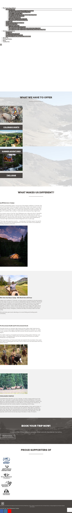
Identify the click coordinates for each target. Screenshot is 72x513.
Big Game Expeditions (9, 8)
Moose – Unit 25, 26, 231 (15, 13)
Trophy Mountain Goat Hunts (17, 27)
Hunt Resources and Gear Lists (15, 23)
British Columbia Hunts (12, 25)
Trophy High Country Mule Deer (17, 19)
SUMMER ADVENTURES (11, 151)
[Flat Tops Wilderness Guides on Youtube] (9, 511)
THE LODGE (11, 175)
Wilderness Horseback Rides (14, 35)
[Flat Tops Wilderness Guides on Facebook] (2, 511)
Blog (4, 40)
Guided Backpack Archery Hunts (18, 20)
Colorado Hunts (10, 9)
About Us (5, 37)
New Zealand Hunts (11, 24)
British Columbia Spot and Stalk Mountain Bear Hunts (24, 28)
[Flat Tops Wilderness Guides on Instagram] (5, 511)
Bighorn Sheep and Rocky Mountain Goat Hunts (22, 15)
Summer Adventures (9, 31)
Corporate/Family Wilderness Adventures (18, 36)
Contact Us (6, 41)
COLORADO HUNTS (11, 127)
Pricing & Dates (7, 39)
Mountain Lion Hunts (14, 17)
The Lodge (9, 32)
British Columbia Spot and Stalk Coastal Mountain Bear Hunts (27, 29)
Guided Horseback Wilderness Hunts (19, 12)
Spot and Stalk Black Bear (16, 16)
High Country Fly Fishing (13, 33)
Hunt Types (9, 21)
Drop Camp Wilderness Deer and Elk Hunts (21, 11)
